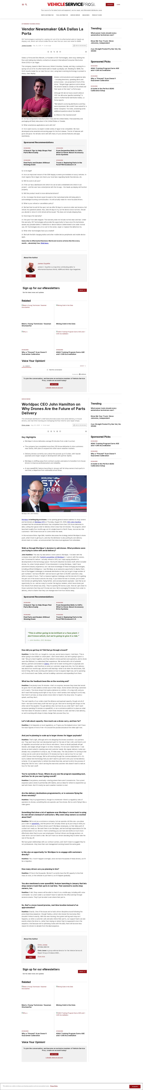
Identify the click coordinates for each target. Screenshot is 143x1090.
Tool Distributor (62, 15)
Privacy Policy (54, 1086)
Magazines (86, 15)
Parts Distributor (47, 15)
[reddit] (57, 52)
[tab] (26, 366)
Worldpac (25, 519)
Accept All (135, 1086)
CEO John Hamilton (74, 522)
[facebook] (48, 52)
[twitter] (54, 52)
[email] (60, 52)
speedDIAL (36, 833)
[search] (26, 4)
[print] (86, 52)
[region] (54, 370)
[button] (23, 4)
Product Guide (97, 15)
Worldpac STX (40, 522)
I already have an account (54, 387)
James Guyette (27, 45)
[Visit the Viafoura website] (82, 374)
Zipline (46, 667)
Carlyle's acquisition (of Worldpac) (52, 560)
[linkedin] (51, 52)
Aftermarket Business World (31, 23)
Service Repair (75, 15)
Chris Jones (26, 425)
